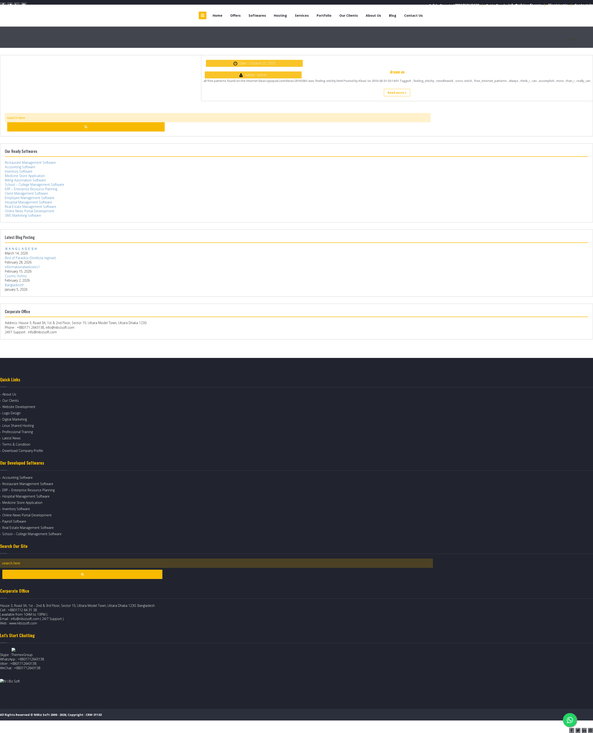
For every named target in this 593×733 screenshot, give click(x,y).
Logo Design (11, 413)
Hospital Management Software (28, 202)
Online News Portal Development (29, 211)
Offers (235, 15)
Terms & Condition (16, 444)
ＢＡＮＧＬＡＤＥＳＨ (21, 248)
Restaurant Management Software (30, 162)
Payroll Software (14, 521)
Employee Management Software (29, 198)
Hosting (280, 15)
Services (302, 15)
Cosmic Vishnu (16, 276)
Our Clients (348, 15)
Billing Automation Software (25, 180)
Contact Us (583, 5)
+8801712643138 (466, 5)
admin (262, 75)
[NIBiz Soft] (51, 15)
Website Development (18, 407)
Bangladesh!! (14, 285)
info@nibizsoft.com (524, 5)
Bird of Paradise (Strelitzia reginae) (30, 258)
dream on (397, 72)
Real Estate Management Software (30, 206)
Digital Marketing (14, 419)
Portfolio (324, 15)
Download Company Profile (22, 450)
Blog (392, 15)
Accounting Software (20, 167)
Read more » (397, 92)
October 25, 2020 (262, 63)
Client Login (558, 5)
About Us (373, 15)
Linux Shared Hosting (18, 425)
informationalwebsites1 (22, 267)
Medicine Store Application (25, 176)
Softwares (257, 15)
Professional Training (17, 432)
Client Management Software (26, 193)
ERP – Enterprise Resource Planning (31, 189)
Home (217, 15)
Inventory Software (18, 171)
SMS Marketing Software (23, 215)
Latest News (11, 438)
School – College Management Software (34, 184)
